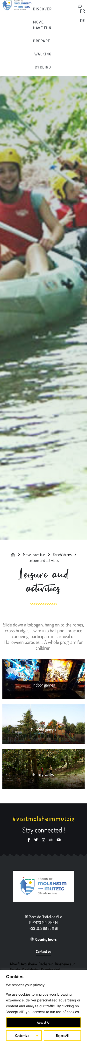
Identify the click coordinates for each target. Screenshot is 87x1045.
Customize (22, 1035)
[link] (41, 8)
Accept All (43, 1022)
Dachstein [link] (45, 963)
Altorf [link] (14, 963)
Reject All (62, 1035)
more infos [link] (43, 771)
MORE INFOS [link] (43, 681)
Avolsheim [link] (29, 963)
